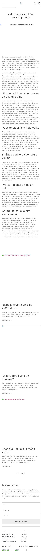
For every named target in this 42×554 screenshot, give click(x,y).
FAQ (9, 546)
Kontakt (4, 546)
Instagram (24, 536)
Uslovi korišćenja (7, 534)
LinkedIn (23, 539)
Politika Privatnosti (8, 536)
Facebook (24, 534)
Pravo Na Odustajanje (9, 541)
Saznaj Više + (7, 320)
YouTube (24, 541)
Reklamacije (6, 539)
